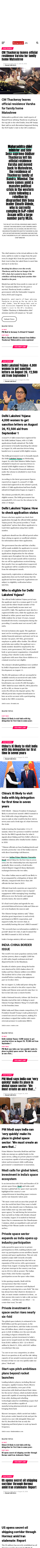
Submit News (9, 319)
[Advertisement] (20, 20)
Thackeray (14, 175)
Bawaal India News (10, 65)
